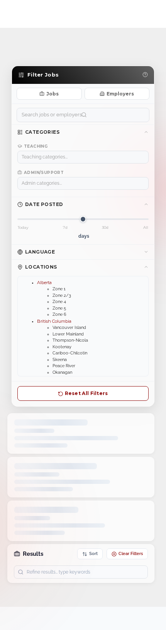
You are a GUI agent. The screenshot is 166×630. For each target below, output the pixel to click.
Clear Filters (131, 553)
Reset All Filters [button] (85, 393)
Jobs (52, 94)
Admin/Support (44, 172)
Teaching (35, 146)
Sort (93, 553)
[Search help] (145, 75)
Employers (120, 94)
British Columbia (54, 321)
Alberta (44, 282)
